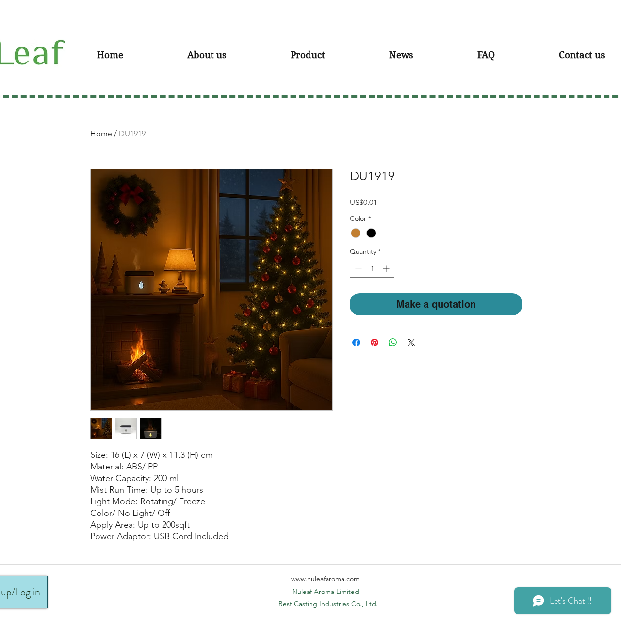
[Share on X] (411, 342)
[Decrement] (357, 268)
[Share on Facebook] (356, 342)
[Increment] (387, 268)
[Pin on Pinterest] (374, 342)
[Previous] (29, 49)
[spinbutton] (372, 268)
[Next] (592, 49)
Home (101, 133)
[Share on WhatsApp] (393, 342)
